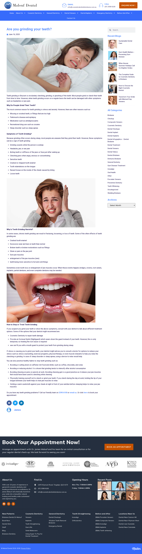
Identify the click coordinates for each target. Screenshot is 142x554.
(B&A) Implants (100, 527)
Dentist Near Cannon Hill (127, 517)
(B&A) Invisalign (101, 524)
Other (110, 176)
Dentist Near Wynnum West (129, 521)
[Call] (101, 5)
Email (70, 4)
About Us (19, 13)
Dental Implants (86, 13)
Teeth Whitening (113, 186)
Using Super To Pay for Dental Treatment (34, 535)
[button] (9, 402)
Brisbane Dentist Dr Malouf (12, 517)
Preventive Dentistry (115, 183)
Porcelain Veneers (114, 179)
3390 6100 (63, 393)
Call (107, 4)
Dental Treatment (114, 145)
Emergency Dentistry (104, 13)
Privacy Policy (25, 548)
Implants (29, 521)
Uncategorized (113, 190)
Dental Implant (113, 132)
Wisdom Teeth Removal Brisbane (57, 522)
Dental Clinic (6, 524)
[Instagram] (8, 504)
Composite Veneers (115, 122)
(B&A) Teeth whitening (103, 531)
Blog (4, 531)
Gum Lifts (29, 527)
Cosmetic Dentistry (35, 13)
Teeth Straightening (33, 524)
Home (12, 13)
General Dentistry (53, 13)
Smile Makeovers (32, 531)
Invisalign (111, 169)
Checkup (111, 119)
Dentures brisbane (114, 159)
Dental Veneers (70, 13)
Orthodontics (77, 521)
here (86, 393)
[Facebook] (4, 504)
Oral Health (112, 172)
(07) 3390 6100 (110, 7)
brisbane (111, 115)
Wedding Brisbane (114, 193)
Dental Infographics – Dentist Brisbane (118, 140)
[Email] (64, 5)
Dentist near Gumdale (126, 524)
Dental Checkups (114, 129)
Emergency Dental (55, 526)
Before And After (123, 13)
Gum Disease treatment (116, 166)
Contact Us (71, 18)
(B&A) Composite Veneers (104, 521)
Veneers (28, 517)
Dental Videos (113, 152)
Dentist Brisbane (113, 155)
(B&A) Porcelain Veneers (104, 517)
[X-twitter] (13, 504)
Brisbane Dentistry (8, 534)
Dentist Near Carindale (127, 527)
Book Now (6, 521)
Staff (4, 527)
